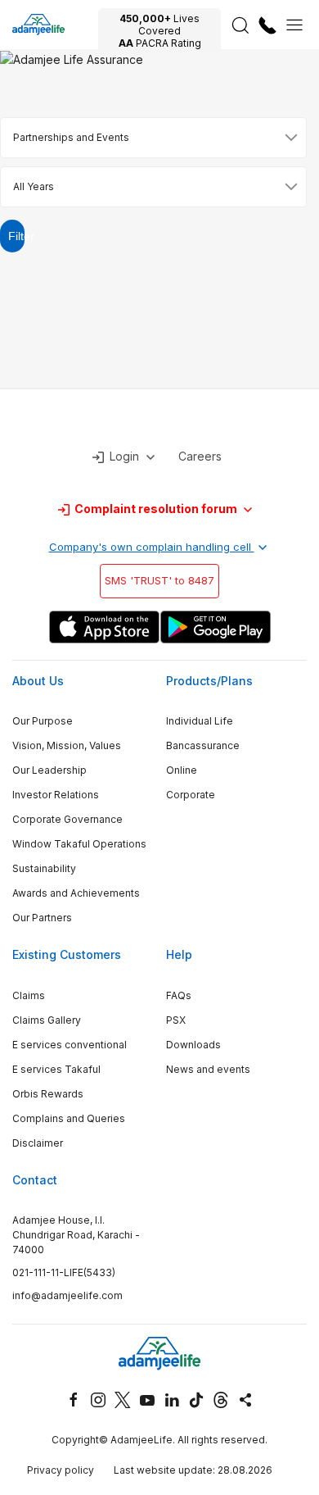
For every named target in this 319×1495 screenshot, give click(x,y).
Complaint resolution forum (156, 509)
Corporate (190, 794)
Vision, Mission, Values (66, 745)
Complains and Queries (68, 1118)
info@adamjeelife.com (67, 1295)
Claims (28, 995)
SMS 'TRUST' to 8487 (159, 580)
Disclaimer (37, 1143)
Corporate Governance (67, 819)
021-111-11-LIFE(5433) (63, 1272)
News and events (208, 1069)
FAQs (178, 995)
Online (181, 770)
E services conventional (69, 1044)
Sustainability (44, 868)
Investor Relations (55, 794)
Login (124, 456)
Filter (16, 236)
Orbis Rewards (47, 1094)
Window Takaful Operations (79, 844)
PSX (176, 1020)
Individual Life (199, 721)
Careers (200, 456)
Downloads (193, 1044)
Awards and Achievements (76, 893)
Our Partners (42, 917)
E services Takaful (56, 1069)
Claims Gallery (46, 1020)
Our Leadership (49, 770)
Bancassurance (203, 745)
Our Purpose (42, 721)
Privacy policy (60, 1470)
